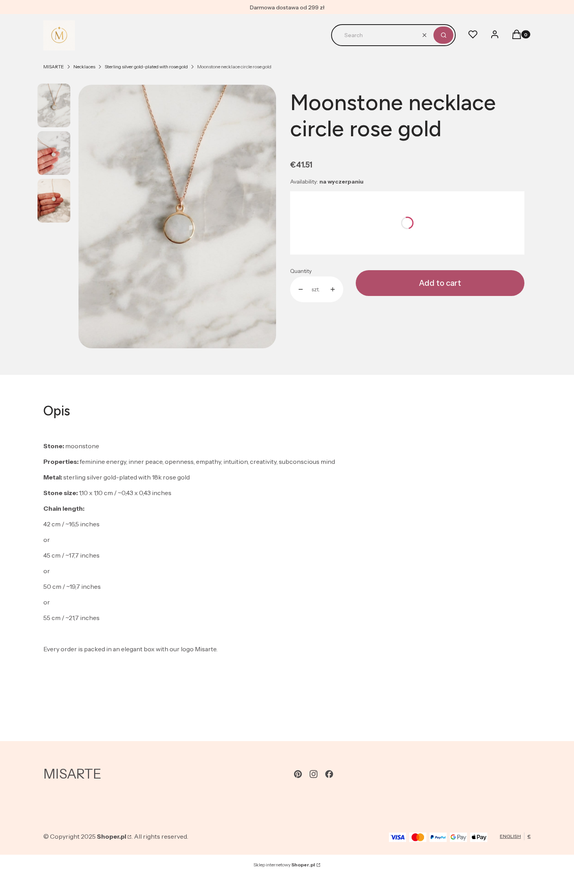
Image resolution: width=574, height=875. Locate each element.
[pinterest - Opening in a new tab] (298, 774)
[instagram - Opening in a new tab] (313, 774)
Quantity (301, 270)
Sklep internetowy (284, 865)
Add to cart (440, 283)
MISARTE (53, 67)
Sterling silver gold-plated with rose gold (146, 67)
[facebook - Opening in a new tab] (329, 774)
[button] (443, 35)
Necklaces (84, 67)
